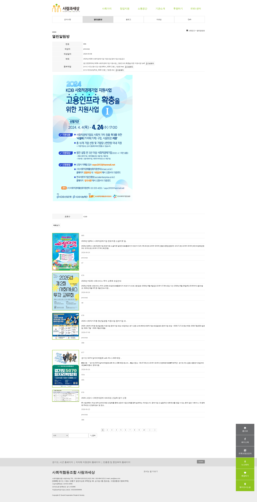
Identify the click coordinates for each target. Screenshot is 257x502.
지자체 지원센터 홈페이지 (88, 462)
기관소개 (160, 8)
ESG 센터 (196, 8)
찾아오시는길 (245, 487)
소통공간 (142, 8)
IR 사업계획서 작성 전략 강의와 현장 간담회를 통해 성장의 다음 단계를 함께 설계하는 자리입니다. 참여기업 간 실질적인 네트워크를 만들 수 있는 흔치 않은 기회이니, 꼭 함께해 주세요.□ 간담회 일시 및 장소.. (143, 404)
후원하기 (178, 8)
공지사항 (67, 19)
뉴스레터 (245, 465)
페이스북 (245, 442)
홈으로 (245, 431)
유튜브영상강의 (245, 453)
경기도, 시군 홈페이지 (62, 462)
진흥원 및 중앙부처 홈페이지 (116, 462)
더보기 (155, 471)
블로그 (128, 19)
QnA (189, 19)
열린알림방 (98, 19)
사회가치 (107, 8)
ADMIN (201, 462)
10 (144, 430)
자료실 (159, 19)
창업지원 (124, 8)
